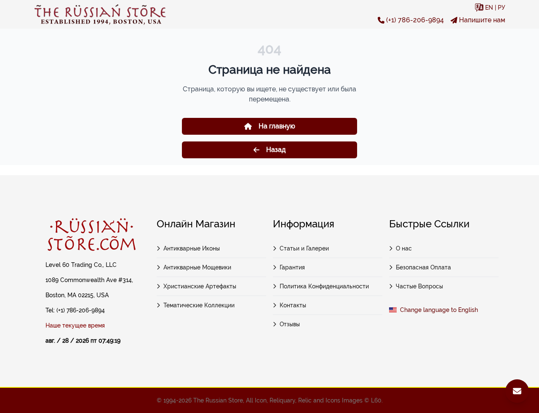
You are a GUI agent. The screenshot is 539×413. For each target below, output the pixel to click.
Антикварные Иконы (191, 248)
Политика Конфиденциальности (324, 286)
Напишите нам (482, 20)
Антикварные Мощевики (197, 267)
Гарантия (292, 267)
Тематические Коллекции (199, 305)
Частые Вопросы (419, 286)
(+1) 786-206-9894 (415, 20)
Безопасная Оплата (423, 267)
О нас (404, 248)
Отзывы (290, 324)
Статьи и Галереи (304, 248)
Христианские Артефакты (199, 286)
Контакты (293, 305)
